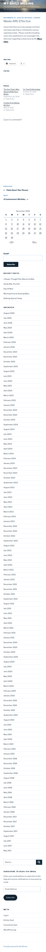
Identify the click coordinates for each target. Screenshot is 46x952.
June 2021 (8, 613)
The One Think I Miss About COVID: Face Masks (11, 91)
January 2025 (9, 405)
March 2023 (9, 512)
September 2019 (11, 715)
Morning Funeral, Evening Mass (16, 294)
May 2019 (8, 734)
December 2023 (10, 468)
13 (35, 224)
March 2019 (8, 744)
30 (12, 237)
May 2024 (8, 444)
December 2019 (10, 700)
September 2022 (11, 541)
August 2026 (9, 313)
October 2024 (9, 420)
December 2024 (10, 410)
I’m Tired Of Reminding (31, 89)
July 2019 (7, 725)
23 (12, 233)
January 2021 (9, 638)
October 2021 (9, 594)
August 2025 (9, 371)
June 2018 (8, 788)
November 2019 (10, 705)
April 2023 (8, 507)
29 (6, 237)
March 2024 (9, 454)
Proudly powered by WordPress (15, 946)
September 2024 (11, 425)
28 (40, 233)
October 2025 (9, 362)
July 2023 (8, 492)
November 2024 (10, 415)
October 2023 (9, 478)
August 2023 (9, 487)
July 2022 (7, 550)
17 (18, 228)
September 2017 (11, 831)
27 (35, 233)
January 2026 (9, 347)
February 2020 (10, 691)
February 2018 (10, 807)
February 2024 (10, 458)
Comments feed (10, 925)
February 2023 (10, 516)
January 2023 (9, 521)
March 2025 (9, 395)
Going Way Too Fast (12, 284)
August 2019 (9, 720)
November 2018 (10, 763)
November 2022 (10, 531)
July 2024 (8, 434)
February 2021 (9, 633)
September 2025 (11, 366)
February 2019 (10, 749)
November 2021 (10, 589)
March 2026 (9, 337)
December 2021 (10, 584)
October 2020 (9, 652)
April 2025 (8, 391)
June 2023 (8, 497)
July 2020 (8, 667)
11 (23, 224)
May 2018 (8, 792)
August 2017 (9, 836)
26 (29, 233)
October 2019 (9, 710)
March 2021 (8, 628)
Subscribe (10, 897)
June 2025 (8, 381)
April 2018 (8, 797)
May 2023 (8, 502)
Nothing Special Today (13, 298)
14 (40, 224)
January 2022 (9, 579)
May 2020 (8, 676)
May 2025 (8, 386)
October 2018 (9, 768)
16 (12, 228)
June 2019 (8, 730)
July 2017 (7, 841)
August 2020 (9, 662)
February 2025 (10, 400)
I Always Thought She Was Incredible (19, 279)
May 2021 (8, 618)
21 (40, 228)
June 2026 (8, 323)
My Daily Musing (19, 3)
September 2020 (11, 657)
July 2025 (8, 376)
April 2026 (8, 333)
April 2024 (8, 449)
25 (23, 233)
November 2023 (10, 473)
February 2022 (10, 575)
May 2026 (8, 328)
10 (18, 224)
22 (6, 233)
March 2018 (8, 802)
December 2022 (10, 526)
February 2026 (10, 342)
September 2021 (11, 599)
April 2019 (8, 739)
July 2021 (7, 608)
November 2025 (10, 357)
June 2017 (8, 846)
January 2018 (9, 812)
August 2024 (9, 429)
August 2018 (9, 778)
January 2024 (9, 463)
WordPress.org (10, 930)
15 (6, 228)
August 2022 (9, 546)
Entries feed (9, 920)
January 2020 (9, 696)
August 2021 (9, 604)
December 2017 (10, 817)
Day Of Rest (8, 289)
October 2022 (9, 536)
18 (23, 228)
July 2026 (8, 318)
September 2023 (11, 483)
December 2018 (10, 759)
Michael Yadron (32, 18)
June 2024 (8, 439)
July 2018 (7, 783)
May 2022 (8, 560)
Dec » (34, 242)
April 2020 (8, 681)
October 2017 (9, 826)
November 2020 (10, 647)
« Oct (11, 242)
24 (18, 233)
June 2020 (8, 671)
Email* (6, 254)
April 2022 (8, 565)
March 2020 (9, 686)
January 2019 (9, 754)
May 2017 (8, 851)
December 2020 (10, 642)
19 (29, 228)
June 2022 (8, 555)
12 (29, 224)
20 (35, 228)
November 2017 (10, 822)
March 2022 (9, 570)
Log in (6, 915)
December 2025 (10, 352)
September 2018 (11, 773)
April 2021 (8, 623)
